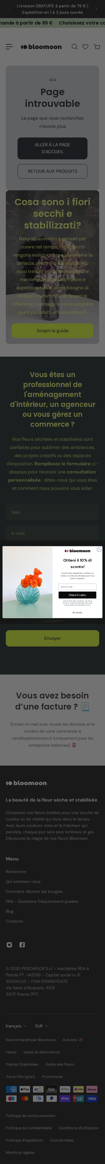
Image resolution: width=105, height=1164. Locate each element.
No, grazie (77, 612)
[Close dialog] (99, 549)
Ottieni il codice (77, 594)
